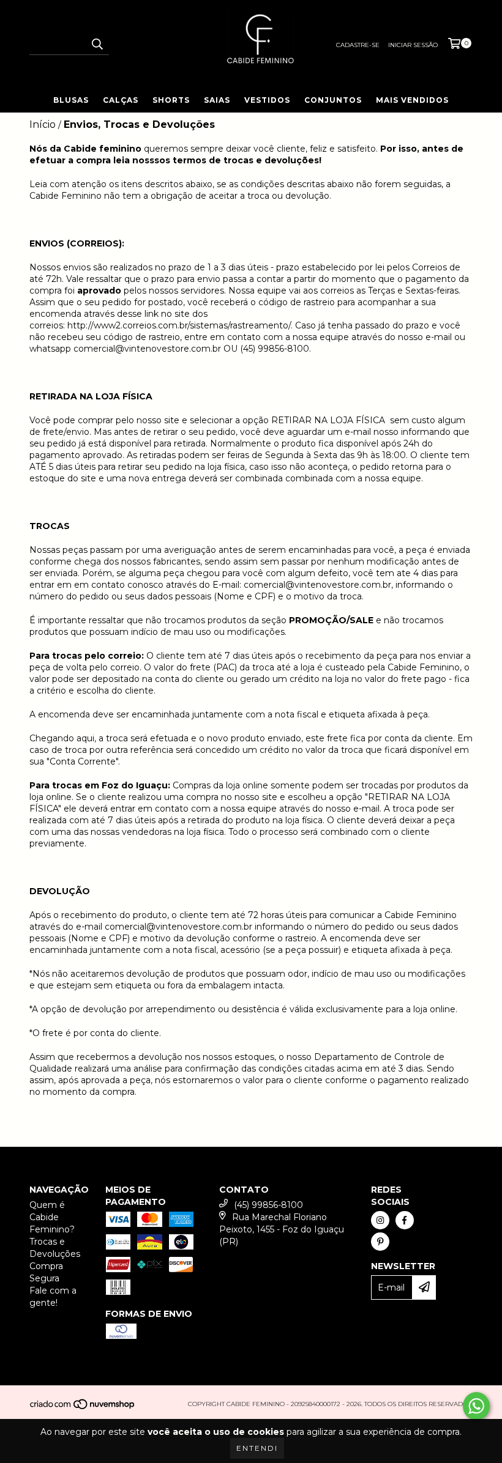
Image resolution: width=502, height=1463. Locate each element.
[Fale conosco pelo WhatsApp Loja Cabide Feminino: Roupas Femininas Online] (476, 1406)
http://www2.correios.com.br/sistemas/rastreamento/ (179, 325)
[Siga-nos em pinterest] (380, 1241)
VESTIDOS (267, 100)
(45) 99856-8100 (268, 1204)
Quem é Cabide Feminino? (52, 1217)
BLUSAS (71, 100)
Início (42, 124)
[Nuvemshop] (83, 1408)
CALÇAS (120, 100)
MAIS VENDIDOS (412, 100)
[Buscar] (96, 44)
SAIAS (217, 100)
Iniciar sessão (413, 45)
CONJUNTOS (333, 100)
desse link (138, 313)
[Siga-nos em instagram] (380, 1220)
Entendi (257, 1448)
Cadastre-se (358, 45)
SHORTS (171, 100)
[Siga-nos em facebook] (404, 1220)
